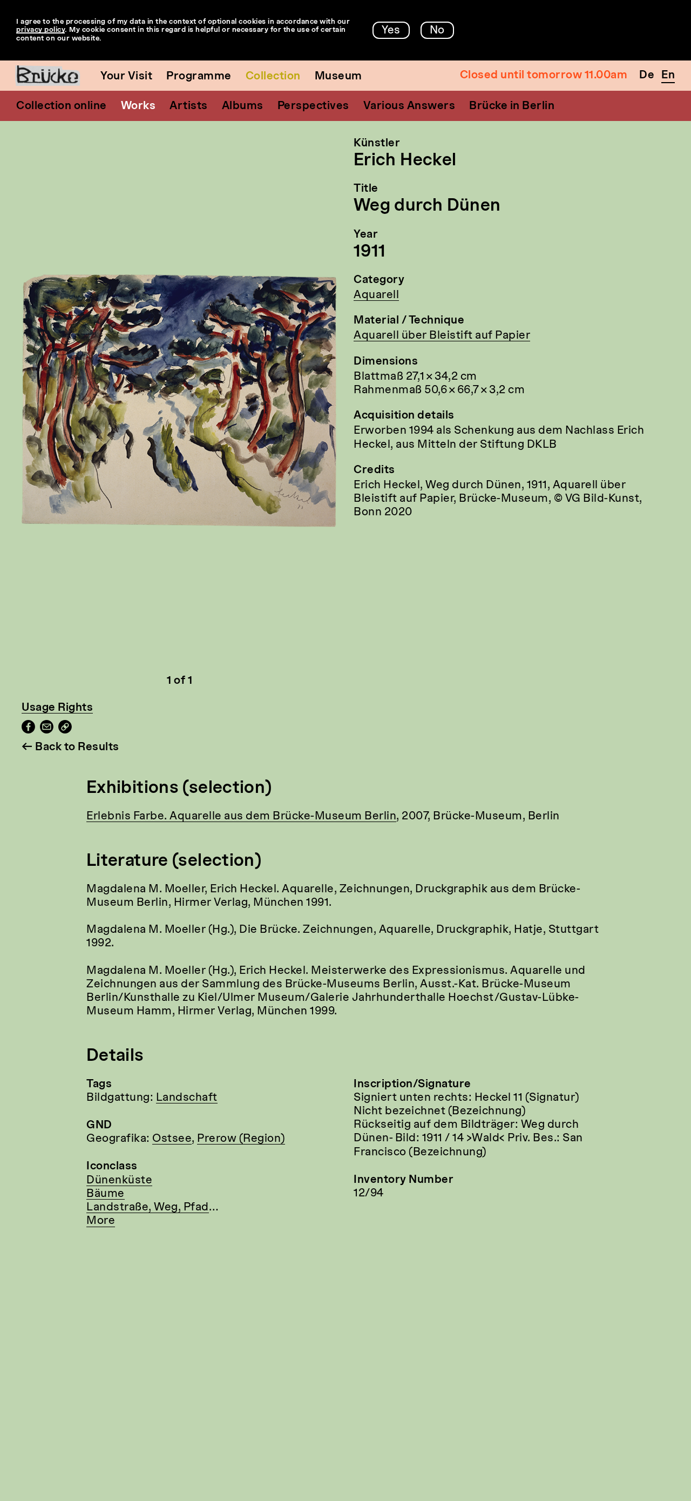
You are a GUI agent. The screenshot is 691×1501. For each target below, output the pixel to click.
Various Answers (409, 106)
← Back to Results (70, 747)
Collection (273, 76)
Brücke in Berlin (511, 106)
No (437, 30)
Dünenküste (119, 1180)
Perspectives (313, 106)
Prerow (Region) (241, 1139)
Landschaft (187, 1098)
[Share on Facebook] (28, 730)
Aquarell (376, 295)
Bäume (105, 1194)
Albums (242, 106)
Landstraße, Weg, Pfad (147, 1207)
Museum (338, 76)
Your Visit (126, 76)
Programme (199, 76)
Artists (189, 106)
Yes (391, 30)
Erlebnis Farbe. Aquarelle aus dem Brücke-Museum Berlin (241, 816)
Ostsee (172, 1139)
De (646, 75)
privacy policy (40, 29)
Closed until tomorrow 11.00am (544, 75)
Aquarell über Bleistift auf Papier (442, 336)
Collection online (61, 106)
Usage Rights (57, 708)
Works (138, 106)
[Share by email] (46, 730)
